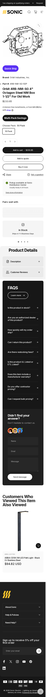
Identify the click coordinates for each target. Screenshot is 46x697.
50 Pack (8, 131)
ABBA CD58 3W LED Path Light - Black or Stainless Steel (22, 557)
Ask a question (37, 174)
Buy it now (23, 167)
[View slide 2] (21, 241)
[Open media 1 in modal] (38, 25)
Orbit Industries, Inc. (20, 77)
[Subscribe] (36, 649)
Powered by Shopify (29, 690)
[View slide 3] (24, 241)
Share (8, 174)
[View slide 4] (27, 241)
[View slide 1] (18, 241)
